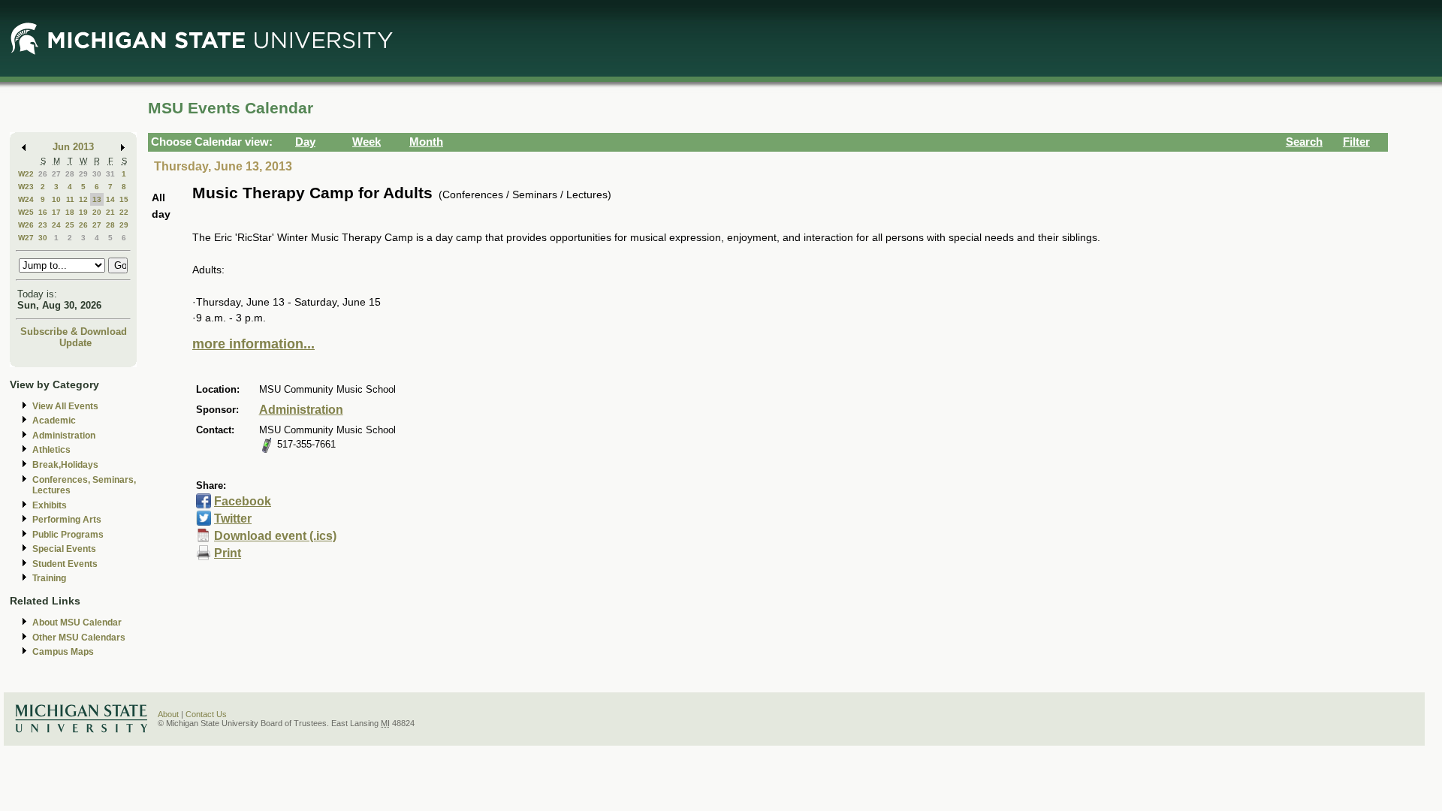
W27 (26, 238)
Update (75, 342)
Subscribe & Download (73, 331)
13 (96, 199)
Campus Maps (63, 652)
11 (70, 199)
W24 (26, 199)
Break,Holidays (65, 465)
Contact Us (206, 714)
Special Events (64, 549)
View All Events (65, 406)
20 (96, 212)
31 (110, 174)
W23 (26, 186)
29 (83, 174)
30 (96, 174)
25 (69, 225)
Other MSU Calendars (78, 637)
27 (56, 174)
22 (123, 212)
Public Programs (68, 534)
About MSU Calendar (77, 622)
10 (56, 199)
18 (69, 212)
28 (69, 174)
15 (123, 199)
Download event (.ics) (275, 535)
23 (42, 225)
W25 (26, 212)
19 (83, 212)
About (168, 714)
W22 (26, 174)
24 (56, 225)
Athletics (51, 450)
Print (227, 553)
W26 (26, 225)
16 (42, 212)
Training (49, 578)
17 (56, 212)
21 (110, 212)
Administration (63, 435)
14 (110, 199)
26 (42, 174)
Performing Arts (66, 519)
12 (83, 199)
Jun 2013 (73, 146)
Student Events (65, 564)
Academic (54, 420)
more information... (253, 343)
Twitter (233, 518)
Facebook (242, 501)
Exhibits (49, 505)
